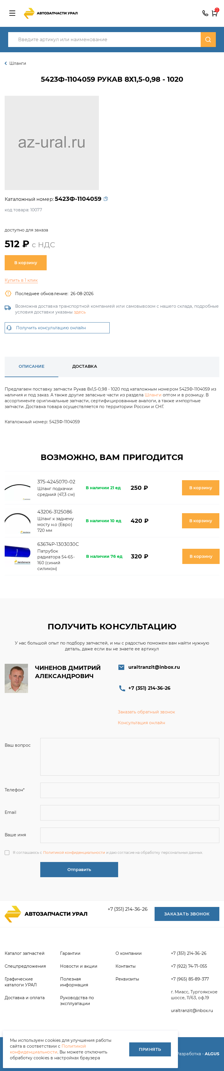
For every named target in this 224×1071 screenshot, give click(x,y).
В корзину (25, 262)
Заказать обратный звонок (146, 712)
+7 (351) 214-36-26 (205, 13)
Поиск (208, 39)
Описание (31, 366)
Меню (12, 13)
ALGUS (212, 1053)
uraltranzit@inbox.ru (154, 667)
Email (10, 812)
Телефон (14, 790)
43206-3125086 (54, 512)
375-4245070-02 (56, 482)
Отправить (79, 869)
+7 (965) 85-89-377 (190, 979)
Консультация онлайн (141, 722)
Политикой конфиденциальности (74, 852)
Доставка (84, 366)
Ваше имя (15, 834)
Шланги (153, 395)
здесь (80, 312)
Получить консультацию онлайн (51, 327)
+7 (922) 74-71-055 (189, 966)
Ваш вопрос (18, 745)
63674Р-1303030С (58, 544)
